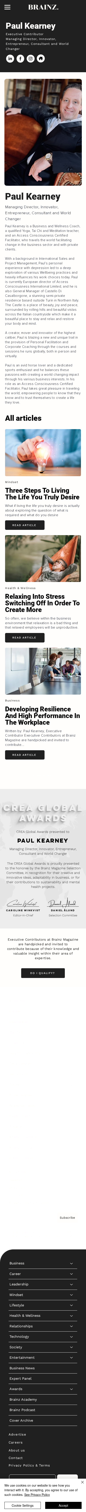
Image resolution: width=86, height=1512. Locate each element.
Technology (19, 1074)
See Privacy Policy (37, 1494)
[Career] (71, 1011)
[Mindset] (71, 1032)
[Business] (71, 1001)
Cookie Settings (23, 1505)
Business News (22, 1105)
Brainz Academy (23, 1137)
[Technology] (71, 1074)
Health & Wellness (24, 1053)
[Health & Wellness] (71, 1053)
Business (16, 1001)
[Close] (80, 1485)
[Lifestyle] (71, 1043)
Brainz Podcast (22, 1147)
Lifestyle (16, 1043)
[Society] (71, 1085)
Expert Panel (20, 1116)
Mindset (16, 1032)
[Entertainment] (71, 1095)
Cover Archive (21, 1158)
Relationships (21, 1063)
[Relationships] (71, 1064)
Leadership (18, 1022)
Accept (63, 1505)
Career (15, 1011)
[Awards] (71, 1127)
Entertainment (22, 1095)
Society (15, 1084)
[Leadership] (71, 1022)
